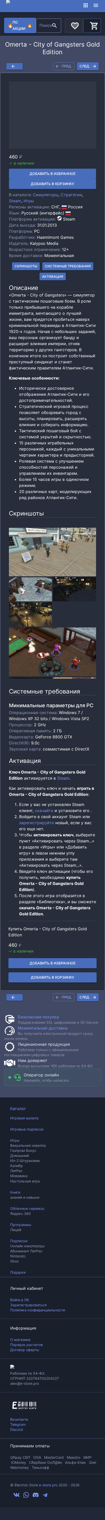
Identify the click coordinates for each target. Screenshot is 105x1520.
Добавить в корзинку (52, 184)
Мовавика (19, 1176)
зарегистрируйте (36, 822)
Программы (20, 1224)
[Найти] (54, 25)
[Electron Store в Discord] (35, 1496)
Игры (28, 200)
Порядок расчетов (26, 1345)
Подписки (18, 1241)
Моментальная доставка (43, 1028)
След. (85, 66)
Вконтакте (19, 1419)
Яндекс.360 (20, 1213)
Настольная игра (25, 1181)
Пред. (67, 66)
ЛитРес (16, 1171)
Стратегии (71, 194)
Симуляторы (45, 194)
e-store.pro (48, 1485)
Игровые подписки (26, 1129)
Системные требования (68, 266)
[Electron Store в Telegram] (45, 1496)
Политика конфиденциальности (37, 1310)
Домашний (19, 1155)
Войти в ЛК (19, 1300)
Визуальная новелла (28, 1145)
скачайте (44, 810)
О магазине (20, 1339)
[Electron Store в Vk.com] (16, 1496)
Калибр (16, 1165)
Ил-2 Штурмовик (25, 1160)
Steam (15, 200)
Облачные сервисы (27, 1208)
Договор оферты (24, 1350)
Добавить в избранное (52, 173)
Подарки (17, 1272)
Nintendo (17, 1256)
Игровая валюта (24, 1118)
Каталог (18, 1108)
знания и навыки (24, 1197)
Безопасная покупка (38, 1016)
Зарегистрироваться (28, 1305)
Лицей (15, 1230)
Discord (16, 1429)
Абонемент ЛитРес (26, 1251)
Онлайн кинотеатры (27, 1246)
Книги (15, 1192)
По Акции (20, 25)
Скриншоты (26, 266)
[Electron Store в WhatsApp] (26, 1496)
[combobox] (43, 25)
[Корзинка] (92, 25)
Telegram (18, 1424)
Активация (52, 276)
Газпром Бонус (23, 1150)
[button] (52, 115)
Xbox (14, 1261)
